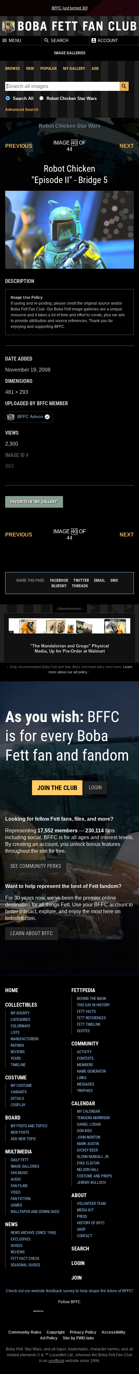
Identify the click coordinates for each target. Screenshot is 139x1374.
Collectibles (21, 1005)
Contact (84, 1236)
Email (99, 580)
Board (12, 1118)
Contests (85, 1058)
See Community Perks (35, 866)
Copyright (56, 1332)
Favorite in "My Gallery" (34, 501)
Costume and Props (94, 1176)
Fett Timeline (89, 1024)
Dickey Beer (87, 1150)
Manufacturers (24, 1039)
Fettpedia (83, 990)
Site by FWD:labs (78, 1338)
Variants (19, 1092)
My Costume (21, 1085)
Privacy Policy (83, 1332)
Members (85, 1065)
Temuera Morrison (93, 1118)
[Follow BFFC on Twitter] (59, 1315)
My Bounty (20, 1013)
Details (17, 1098)
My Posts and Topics (29, 1126)
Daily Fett (19, 1160)
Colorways (20, 1026)
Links (81, 1078)
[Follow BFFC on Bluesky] (100, 1315)
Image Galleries (25, 1166)
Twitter (81, 580)
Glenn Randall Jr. (93, 1156)
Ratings (17, 1045)
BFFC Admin (30, 416)
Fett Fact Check (25, 1258)
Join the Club (57, 788)
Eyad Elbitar (88, 1163)
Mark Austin (88, 1143)
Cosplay (18, 1105)
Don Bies (84, 1131)
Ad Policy (49, 1338)
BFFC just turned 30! (70, 8)
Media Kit (85, 1210)
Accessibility (113, 1332)
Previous (18, 146)
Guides (16, 1245)
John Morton (88, 1137)
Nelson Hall (88, 1169)
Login (95, 787)
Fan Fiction (20, 1198)
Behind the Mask (91, 998)
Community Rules (24, 1332)
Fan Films (19, 1186)
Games (16, 1205)
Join (76, 1278)
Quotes (83, 1031)
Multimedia (18, 1152)
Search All (23, 98)
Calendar (83, 1103)
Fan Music (19, 1173)
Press (82, 1216)
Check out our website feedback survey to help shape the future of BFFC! (69, 1291)
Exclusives (20, 1239)
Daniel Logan (89, 1124)
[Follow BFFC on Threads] (90, 1315)
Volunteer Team (91, 1203)
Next (127, 146)
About (79, 1195)
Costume (16, 1078)
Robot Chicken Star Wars (72, 98)
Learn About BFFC (31, 933)
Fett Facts (86, 1011)
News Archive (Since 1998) (33, 1232)
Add (95, 68)
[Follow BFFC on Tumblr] (69, 1315)
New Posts (20, 1132)
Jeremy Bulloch (91, 1182)
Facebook (59, 580)
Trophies (84, 1090)
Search (58, 40)
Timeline (18, 1065)
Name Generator (91, 1071)
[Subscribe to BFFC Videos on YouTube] (80, 1315)
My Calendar (88, 1111)
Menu (14, 40)
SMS (114, 580)
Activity (84, 1052)
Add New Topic (23, 1139)
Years (16, 1058)
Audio (16, 1179)
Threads (80, 585)
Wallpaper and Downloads (35, 1211)
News (11, 1224)
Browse (12, 68)
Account (107, 40)
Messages (85, 1084)
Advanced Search (21, 109)
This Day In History (93, 1005)
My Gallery (74, 68)
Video (15, 1192)
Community (85, 1044)
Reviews (18, 1052)
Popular (48, 68)
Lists (15, 1032)
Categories (20, 1019)
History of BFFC (91, 1223)
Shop (81, 1229)
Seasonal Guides (25, 1265)
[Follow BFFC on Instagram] (49, 1315)
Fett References (91, 1018)
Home (11, 990)
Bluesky (59, 585)
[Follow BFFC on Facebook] (38, 1315)
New (30, 68)
